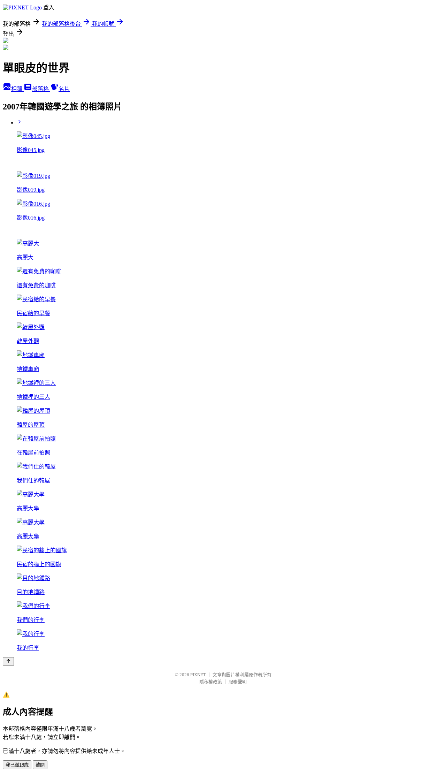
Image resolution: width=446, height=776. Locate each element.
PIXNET (198, 674)
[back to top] (8, 661)
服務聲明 (238, 681)
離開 (40, 765)
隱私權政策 (210, 681)
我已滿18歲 (17, 765)
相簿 (17, 89)
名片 (64, 89)
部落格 (41, 89)
